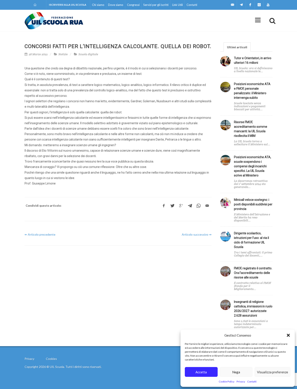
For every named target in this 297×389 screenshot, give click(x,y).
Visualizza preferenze (272, 372)
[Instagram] (259, 5)
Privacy (241, 381)
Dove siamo (115, 5)
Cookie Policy (226, 381)
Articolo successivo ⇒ (197, 234)
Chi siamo (98, 5)
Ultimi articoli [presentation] (237, 47)
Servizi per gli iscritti (156, 5)
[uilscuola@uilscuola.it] (232, 5)
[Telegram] (241, 5)
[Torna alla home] (35, 5)
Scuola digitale (88, 54)
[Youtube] (268, 5)
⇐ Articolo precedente (40, 234)
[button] (288, 335)
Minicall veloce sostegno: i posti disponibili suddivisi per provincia (253, 204)
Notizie (63, 54)
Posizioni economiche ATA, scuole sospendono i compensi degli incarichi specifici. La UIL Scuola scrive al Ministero (252, 166)
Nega (236, 372)
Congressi (133, 5)
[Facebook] (250, 5)
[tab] (237, 46)
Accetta (201, 372)
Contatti (252, 381)
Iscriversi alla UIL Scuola (67, 4)
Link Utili (177, 5)
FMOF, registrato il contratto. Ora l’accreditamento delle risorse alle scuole (253, 273)
